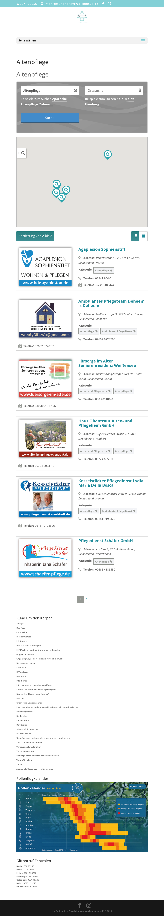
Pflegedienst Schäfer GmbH (105, 540)
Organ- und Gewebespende (29, 702)
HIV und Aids (22, 671)
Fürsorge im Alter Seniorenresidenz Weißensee (107, 363)
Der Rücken (21, 724)
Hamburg (92, 104)
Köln (120, 99)
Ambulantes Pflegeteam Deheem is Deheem (111, 303)
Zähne (19, 764)
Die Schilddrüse (23, 733)
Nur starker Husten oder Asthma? (32, 694)
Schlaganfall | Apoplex (27, 729)
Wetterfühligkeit (24, 760)
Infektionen (21, 680)
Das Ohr (20, 698)
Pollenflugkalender (25, 711)
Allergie (20, 623)
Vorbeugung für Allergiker (28, 746)
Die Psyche (21, 716)
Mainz (129, 99)
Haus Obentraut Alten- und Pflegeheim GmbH (105, 423)
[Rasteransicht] (143, 236)
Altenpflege (29, 104)
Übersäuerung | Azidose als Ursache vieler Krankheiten (43, 738)
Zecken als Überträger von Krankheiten (35, 768)
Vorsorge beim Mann (26, 751)
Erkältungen (22, 641)
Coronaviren (22, 632)
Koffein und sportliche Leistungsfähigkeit (36, 689)
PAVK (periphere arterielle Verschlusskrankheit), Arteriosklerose (47, 707)
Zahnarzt (46, 104)
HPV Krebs (21, 676)
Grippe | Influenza (25, 654)
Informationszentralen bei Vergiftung (34, 685)
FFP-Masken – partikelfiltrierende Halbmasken (38, 649)
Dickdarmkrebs (23, 636)
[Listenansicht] (135, 236)
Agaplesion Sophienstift (102, 249)
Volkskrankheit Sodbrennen (29, 742)
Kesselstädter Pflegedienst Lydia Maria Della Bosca (110, 483)
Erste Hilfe (21, 667)
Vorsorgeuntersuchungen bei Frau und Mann (37, 755)
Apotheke (59, 99)
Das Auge (20, 627)
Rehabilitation (23, 720)
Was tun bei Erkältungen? (28, 645)
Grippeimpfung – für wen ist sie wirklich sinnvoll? (39, 658)
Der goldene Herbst (25, 663)
